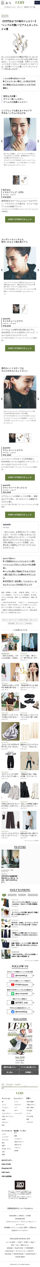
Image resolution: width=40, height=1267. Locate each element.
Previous (1, 141)
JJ (7, 1242)
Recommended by (29, 840)
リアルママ (30, 1122)
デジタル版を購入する (28, 1067)
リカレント (17, 1147)
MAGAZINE (13, 1215)
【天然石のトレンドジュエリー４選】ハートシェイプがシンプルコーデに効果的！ (19, 564)
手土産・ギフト (6, 1149)
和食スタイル (25, 1245)
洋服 (3, 1110)
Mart (32, 1242)
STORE (28, 1215)
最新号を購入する (10, 1067)
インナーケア (18, 1113)
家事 (3, 1145)
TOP (2, 1084)
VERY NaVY (6, 1172)
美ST (12, 1245)
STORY (26, 1242)
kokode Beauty (19, 1254)
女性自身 (9, 1248)
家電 (3, 1154)
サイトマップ (20, 1224)
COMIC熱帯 (29, 1248)
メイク (16, 1102)
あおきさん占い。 (8, 1160)
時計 (3, 1125)
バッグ (4, 1104)
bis (17, 1245)
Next (38, 141)
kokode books (30, 1254)
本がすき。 (31, 1251)
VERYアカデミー (19, 1142)
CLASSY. (13, 1242)
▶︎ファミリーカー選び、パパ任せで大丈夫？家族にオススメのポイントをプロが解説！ (19, 84)
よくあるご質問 (22, 1227)
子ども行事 (30, 1116)
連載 (15, 1136)
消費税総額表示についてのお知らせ (20, 1208)
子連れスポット (31, 1104)
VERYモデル (17, 1145)
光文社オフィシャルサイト (20, 1230)
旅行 (3, 1143)
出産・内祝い (30, 1107)
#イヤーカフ (13, 620)
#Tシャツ (20, 7)
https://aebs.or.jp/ (23, 1198)
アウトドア (5, 1140)
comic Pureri (9, 1251)
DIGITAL (21, 1215)
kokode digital (20, 1256)
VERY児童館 (30, 1102)
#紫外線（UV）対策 (29, 7)
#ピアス (5, 620)
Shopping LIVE (7, 1168)
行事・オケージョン (8, 1116)
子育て (28, 1098)
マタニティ (5, 1122)
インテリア (5, 1137)
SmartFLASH (19, 1248)
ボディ (16, 1110)
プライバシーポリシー (27, 1221)
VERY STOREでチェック (20, 219)
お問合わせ (32, 1227)
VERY (20, 1242)
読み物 (16, 1150)
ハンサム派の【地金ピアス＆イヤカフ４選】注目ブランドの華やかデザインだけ (19, 574)
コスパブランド (6, 1113)
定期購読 (28, 1072)
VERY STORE (6, 1164)
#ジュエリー (20, 623)
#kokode (28, 623)
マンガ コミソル (21, 1251)
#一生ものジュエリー (11, 7)
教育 (28, 1119)
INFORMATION (20, 1218)
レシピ (4, 1134)
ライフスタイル (7, 1131)
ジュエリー (18, 1084)
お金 (3, 1151)
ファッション (4, 15)
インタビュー (18, 1139)
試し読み (10, 1072)
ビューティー (18, 1098)
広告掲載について (9, 1227)
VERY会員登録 (7, 1176)
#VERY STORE (23, 620)
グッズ (28, 1113)
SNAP (4, 1119)
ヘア (15, 1107)
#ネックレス (33, 620)
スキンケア (17, 1104)
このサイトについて (12, 1221)
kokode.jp (8, 1254)
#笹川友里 (11, 623)
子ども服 (29, 1110)
